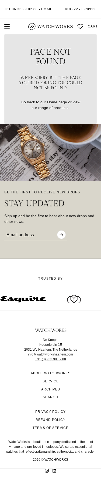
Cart (93, 26)
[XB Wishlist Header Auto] (80, 26)
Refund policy (50, 420)
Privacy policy (50, 412)
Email (46, 9)
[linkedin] (54, 471)
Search (50, 397)
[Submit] (61, 234)
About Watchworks (51, 373)
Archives (50, 389)
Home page (57, 102)
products (61, 107)
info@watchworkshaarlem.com (50, 354)
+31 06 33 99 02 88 (21, 9)
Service (51, 381)
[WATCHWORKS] (50, 26)
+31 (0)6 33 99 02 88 (50, 359)
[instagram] (47, 471)
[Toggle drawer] (7, 26)
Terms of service (50, 428)
